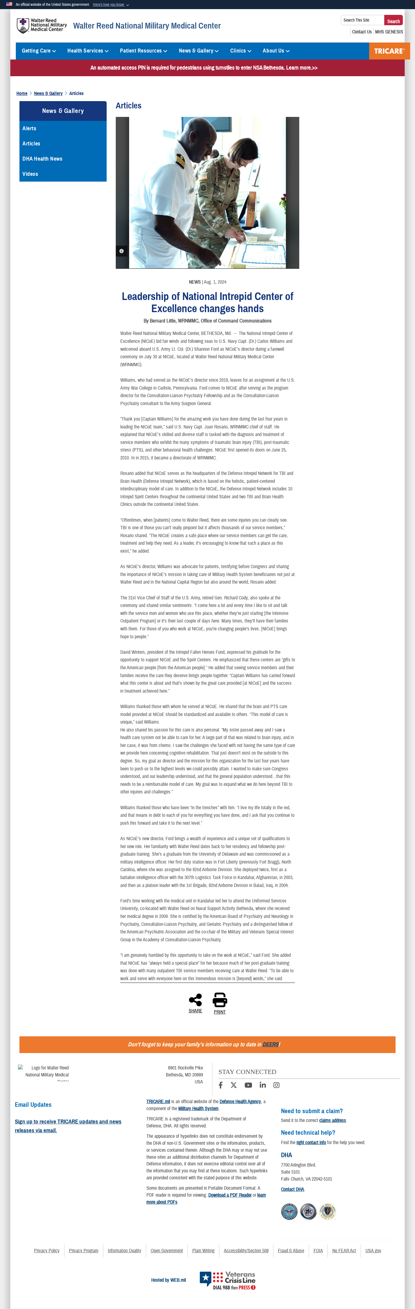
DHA (286, 1155)
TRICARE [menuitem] (389, 51)
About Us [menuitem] (273, 50)
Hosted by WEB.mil (168, 1280)
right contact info (311, 1143)
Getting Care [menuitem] (36, 50)
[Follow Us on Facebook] (220, 1086)
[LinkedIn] (263, 1086)
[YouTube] (248, 1086)
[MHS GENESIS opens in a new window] (389, 32)
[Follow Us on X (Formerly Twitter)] (233, 1086)
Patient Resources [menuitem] (141, 50)
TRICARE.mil (158, 1102)
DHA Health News (42, 158)
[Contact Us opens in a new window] (362, 32)
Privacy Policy (47, 1251)
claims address (332, 1120)
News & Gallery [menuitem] (196, 50)
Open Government (167, 1251)
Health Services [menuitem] (85, 50)
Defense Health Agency (240, 1102)
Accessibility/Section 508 (246, 1251)
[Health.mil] (308, 1211)
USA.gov (373, 1251)
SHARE (195, 1010)
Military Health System (198, 1109)
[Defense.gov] (289, 1211)
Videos (30, 174)
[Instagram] (276, 1086)
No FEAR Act (344, 1251)
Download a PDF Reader (230, 1195)
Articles (31, 143)
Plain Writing (203, 1251)
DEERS (270, 1044)
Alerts (29, 128)
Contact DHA (292, 1189)
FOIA (318, 1251)
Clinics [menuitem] (238, 50)
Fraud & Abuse (291, 1251)
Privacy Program (83, 1251)
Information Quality (124, 1251)
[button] (111, 5)
